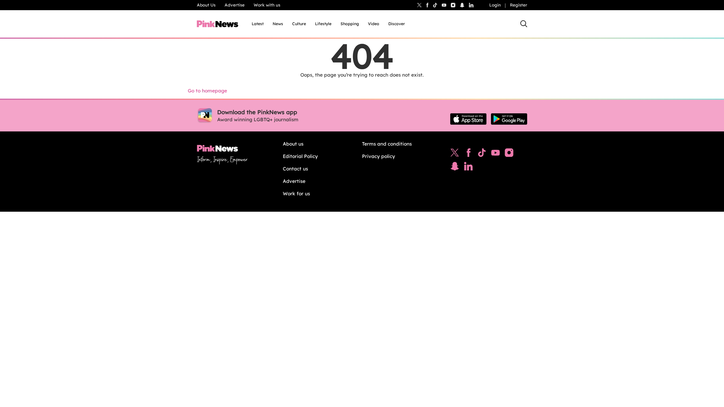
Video (373, 23)
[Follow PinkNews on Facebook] (468, 154)
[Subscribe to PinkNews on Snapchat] (454, 167)
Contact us (295, 169)
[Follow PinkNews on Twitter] (454, 154)
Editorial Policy (300, 156)
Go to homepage (207, 91)
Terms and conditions (387, 144)
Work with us (267, 5)
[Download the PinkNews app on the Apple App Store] (468, 119)
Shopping (350, 23)
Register (518, 5)
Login (495, 5)
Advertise (235, 5)
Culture (299, 23)
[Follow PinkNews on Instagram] (509, 154)
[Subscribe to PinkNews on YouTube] (495, 154)
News (278, 23)
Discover (396, 23)
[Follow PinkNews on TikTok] (482, 154)
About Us (206, 5)
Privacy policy (378, 156)
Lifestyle (323, 23)
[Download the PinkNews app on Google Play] (509, 119)
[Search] (523, 23)
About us (293, 144)
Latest (258, 23)
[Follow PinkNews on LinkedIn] (471, 5)
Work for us (296, 193)
